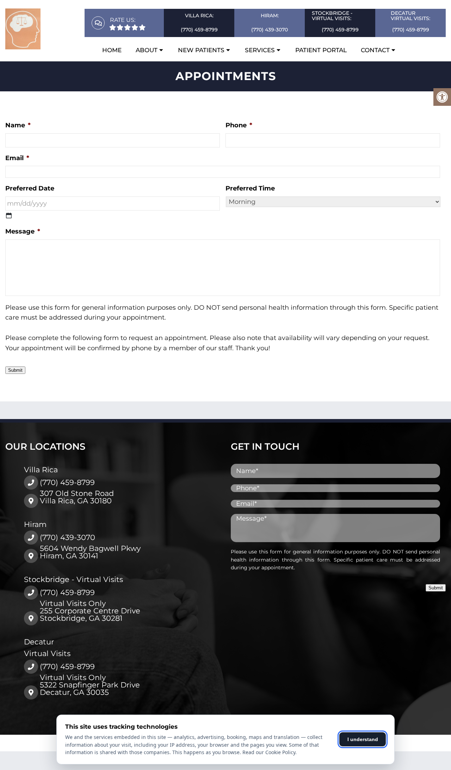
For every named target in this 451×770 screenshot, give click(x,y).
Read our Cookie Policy (268, 752)
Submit (15, 370)
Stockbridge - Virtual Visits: (332, 16)
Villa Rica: (199, 15)
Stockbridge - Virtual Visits (73, 579)
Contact (375, 50)
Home (112, 50)
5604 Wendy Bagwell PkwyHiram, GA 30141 (90, 552)
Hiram (35, 524)
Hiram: (270, 15)
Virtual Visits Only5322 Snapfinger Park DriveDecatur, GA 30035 (90, 685)
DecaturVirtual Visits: (410, 16)
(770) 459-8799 (199, 29)
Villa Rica (41, 469)
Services (260, 50)
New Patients (201, 50)
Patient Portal (321, 50)
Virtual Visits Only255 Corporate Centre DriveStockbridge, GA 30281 (90, 611)
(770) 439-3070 (269, 29)
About (146, 50)
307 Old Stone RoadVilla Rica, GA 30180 (77, 497)
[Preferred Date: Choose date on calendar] (8, 215)
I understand (362, 739)
